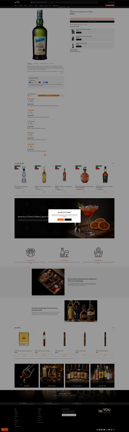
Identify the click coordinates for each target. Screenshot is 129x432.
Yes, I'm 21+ (60, 219)
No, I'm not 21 (68, 219)
